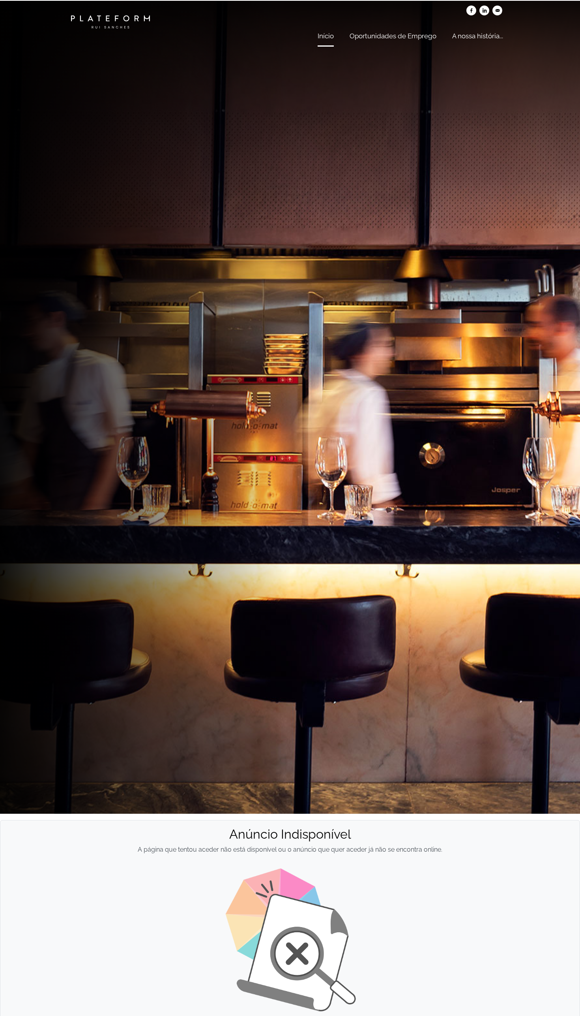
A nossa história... (477, 36)
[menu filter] (290, 0)
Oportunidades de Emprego (393, 36)
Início (326, 36)
